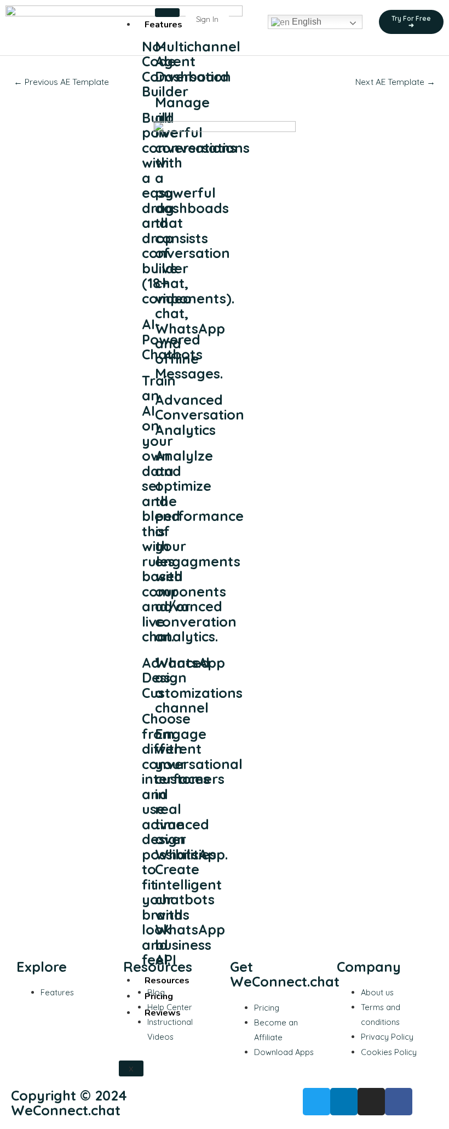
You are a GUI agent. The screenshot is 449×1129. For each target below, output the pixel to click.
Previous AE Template (61, 81)
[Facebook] (398, 1101)
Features (163, 25)
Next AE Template (395, 81)
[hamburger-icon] (167, 12)
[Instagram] (371, 1101)
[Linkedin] (344, 1101)
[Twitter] (316, 1101)
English (305, 21)
